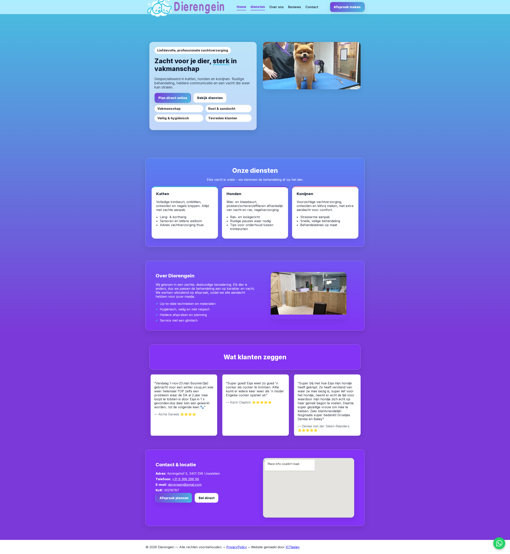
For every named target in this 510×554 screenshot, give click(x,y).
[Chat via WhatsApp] (499, 543)
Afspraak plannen (174, 498)
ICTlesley (293, 547)
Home (241, 7)
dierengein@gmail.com (185, 485)
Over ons (276, 7)
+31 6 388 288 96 (185, 479)
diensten (257, 7)
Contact (311, 7)
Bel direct (207, 498)
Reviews (294, 7)
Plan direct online (172, 98)
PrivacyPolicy (236, 547)
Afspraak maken (347, 7)
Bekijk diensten (210, 98)
